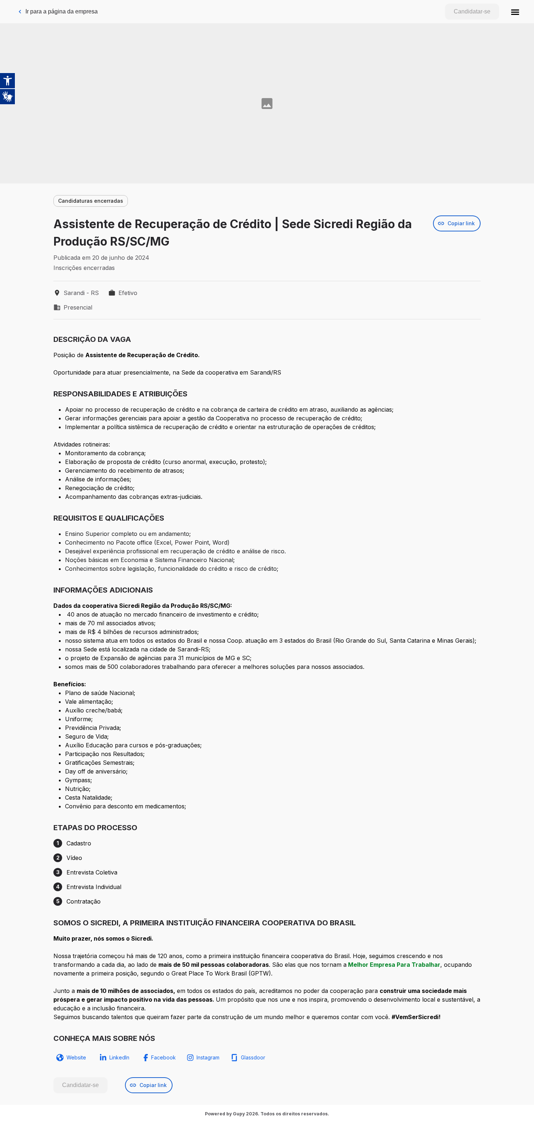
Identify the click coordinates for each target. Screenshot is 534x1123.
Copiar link (461, 223)
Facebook (163, 1057)
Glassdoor (253, 1057)
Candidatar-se (472, 11)
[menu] (515, 12)
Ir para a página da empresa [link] (61, 11)
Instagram (208, 1057)
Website (76, 1057)
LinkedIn (119, 1057)
